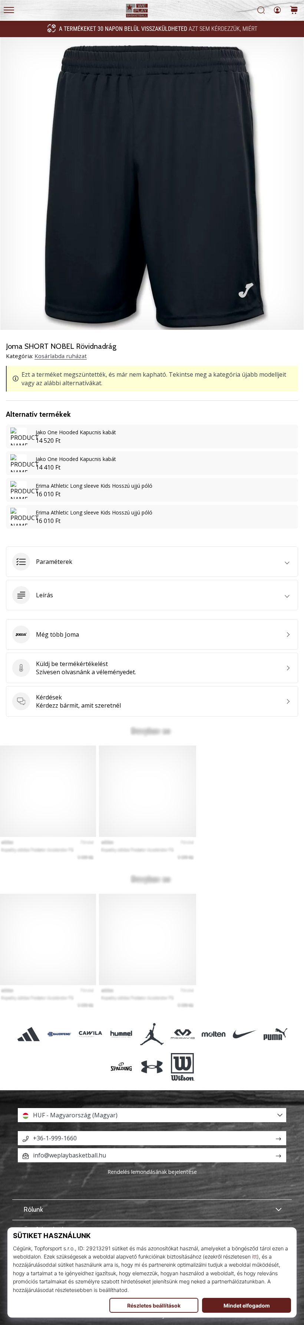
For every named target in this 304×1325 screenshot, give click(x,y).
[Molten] (213, 1034)
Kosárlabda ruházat (60, 356)
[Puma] (275, 1034)
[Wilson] (183, 1066)
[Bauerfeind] (59, 1034)
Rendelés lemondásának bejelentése (152, 1171)
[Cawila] (90, 1034)
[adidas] (28, 1034)
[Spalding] (121, 1066)
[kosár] (294, 11)
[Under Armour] (151, 1066)
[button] (152, 562)
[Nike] (244, 1034)
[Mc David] (183, 1034)
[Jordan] (151, 1034)
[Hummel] (121, 1034)
